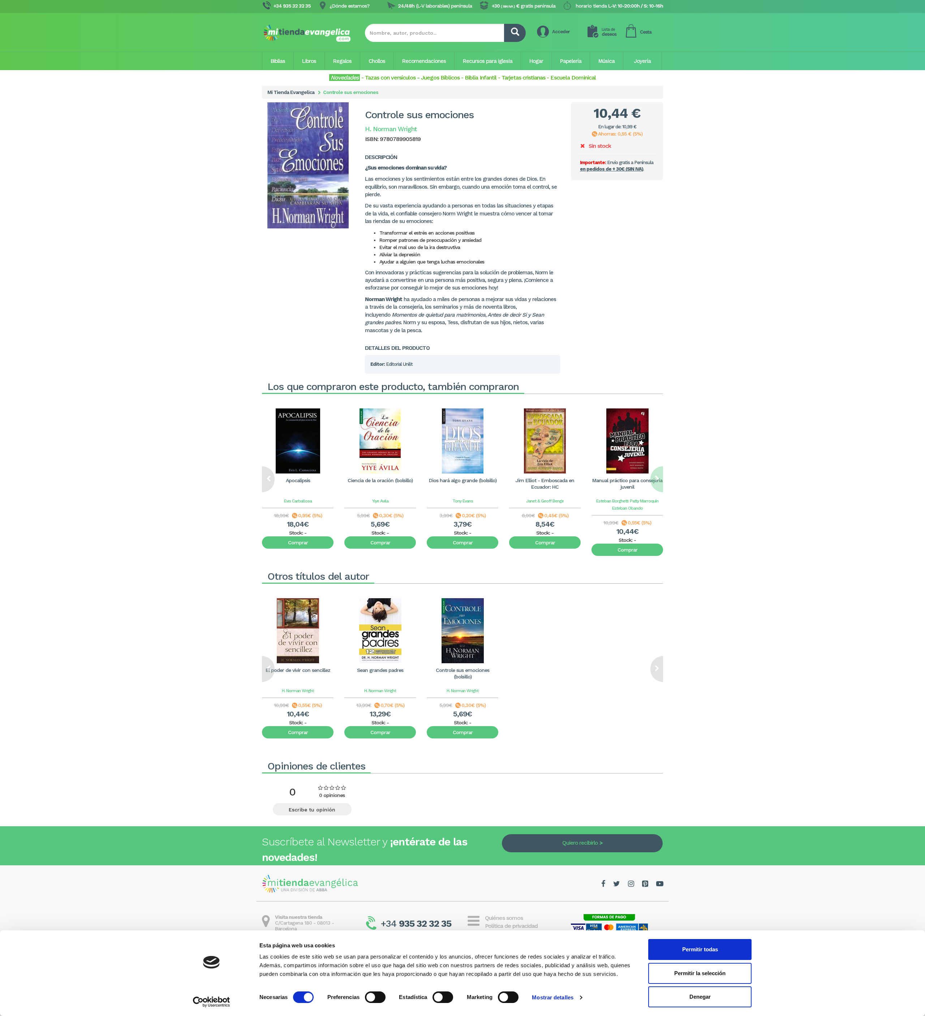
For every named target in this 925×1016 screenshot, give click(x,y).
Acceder (561, 31)
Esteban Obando (627, 508)
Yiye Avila (380, 500)
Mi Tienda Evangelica (290, 92)
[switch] (375, 997)
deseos (609, 32)
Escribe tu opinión (312, 810)
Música (606, 61)
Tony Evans (462, 500)
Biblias (278, 61)
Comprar (298, 542)
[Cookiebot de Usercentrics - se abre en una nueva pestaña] (211, 1001)
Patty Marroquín (644, 500)
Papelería (570, 61)
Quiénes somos (504, 917)
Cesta (645, 32)
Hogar (536, 61)
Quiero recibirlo (580, 843)
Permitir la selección (700, 973)
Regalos (342, 61)
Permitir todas (700, 949)
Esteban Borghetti (612, 500)
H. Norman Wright (298, 690)
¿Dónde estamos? (349, 6)
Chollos (377, 61)
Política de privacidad (511, 925)
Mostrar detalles (552, 997)
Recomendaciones (424, 61)
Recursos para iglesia (487, 61)
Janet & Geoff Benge (545, 500)
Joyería (642, 61)
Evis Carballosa (298, 500)
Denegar (700, 997)
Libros (309, 61)
